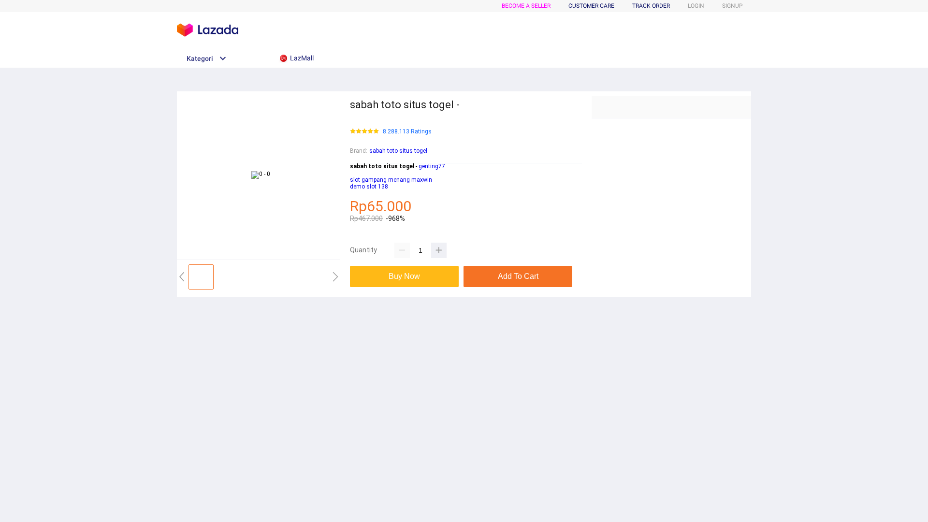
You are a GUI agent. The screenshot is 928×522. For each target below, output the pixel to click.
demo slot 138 (369, 186)
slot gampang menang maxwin (391, 179)
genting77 (432, 166)
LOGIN (696, 5)
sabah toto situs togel (398, 150)
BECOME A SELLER (526, 5)
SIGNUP (732, 5)
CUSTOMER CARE (591, 5)
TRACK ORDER (651, 5)
